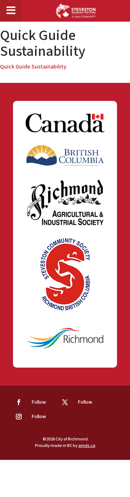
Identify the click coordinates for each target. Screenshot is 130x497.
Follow (39, 402)
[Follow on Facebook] (19, 402)
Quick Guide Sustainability (33, 67)
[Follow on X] (65, 402)
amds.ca (86, 446)
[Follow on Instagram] (19, 416)
